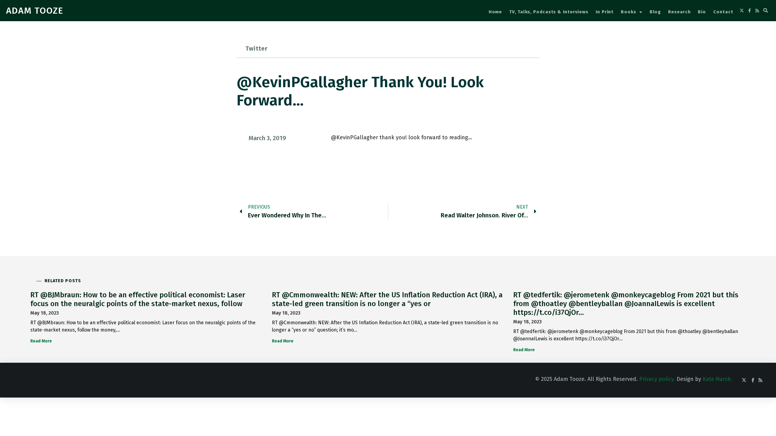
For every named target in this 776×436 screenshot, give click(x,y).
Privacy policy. (657, 379)
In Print (605, 12)
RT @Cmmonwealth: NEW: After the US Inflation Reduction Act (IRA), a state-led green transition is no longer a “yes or (387, 299)
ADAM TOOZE (34, 10)
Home (495, 12)
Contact (723, 12)
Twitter (257, 48)
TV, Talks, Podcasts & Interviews (548, 12)
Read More (41, 341)
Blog (655, 12)
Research (679, 12)
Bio (702, 12)
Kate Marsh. (717, 379)
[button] (765, 10)
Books (628, 12)
